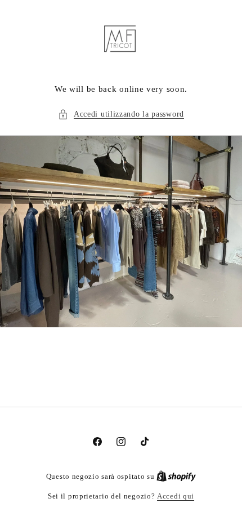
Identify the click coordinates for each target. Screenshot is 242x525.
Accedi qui (175, 496)
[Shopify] (176, 476)
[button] (121, 114)
